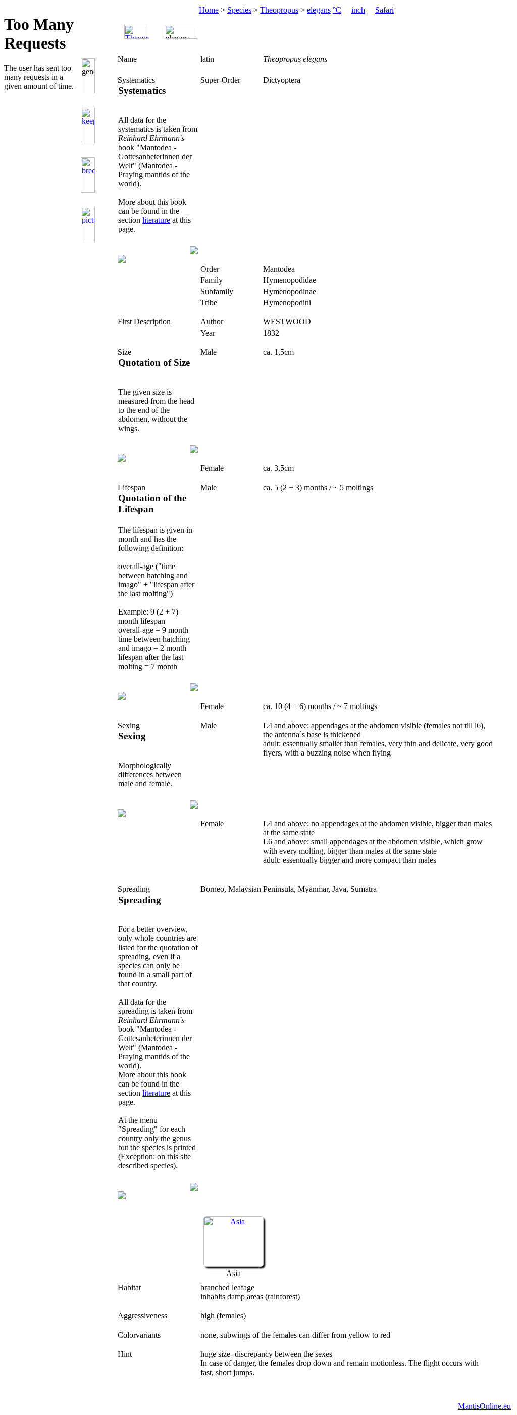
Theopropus (279, 10)
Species (239, 10)
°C (337, 10)
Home (209, 10)
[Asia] (233, 1264)
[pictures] (89, 224)
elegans (319, 10)
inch (358, 10)
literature (156, 220)
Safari (384, 10)
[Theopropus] (136, 32)
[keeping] (89, 125)
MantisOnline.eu (484, 1406)
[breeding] (89, 175)
